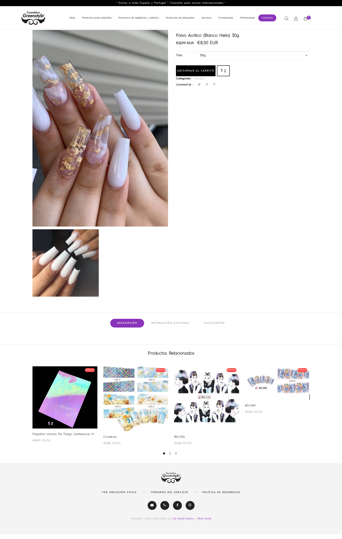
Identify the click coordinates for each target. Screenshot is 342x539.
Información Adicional (170, 323)
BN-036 (179, 437)
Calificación (214, 323)
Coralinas (110, 437)
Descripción (127, 323)
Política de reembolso (221, 492)
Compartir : (184, 85)
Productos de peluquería (180, 18)
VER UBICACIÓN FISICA (119, 492)
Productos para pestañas (96, 18)
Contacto (267, 18)
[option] (100, 128)
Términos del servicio (169, 492)
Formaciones (225, 18)
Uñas (72, 18)
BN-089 (250, 405)
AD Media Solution (184, 518)
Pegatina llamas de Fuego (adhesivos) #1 (63, 434)
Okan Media (204, 518)
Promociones (247, 18)
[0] (305, 18)
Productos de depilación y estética (139, 18)
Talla (179, 55)
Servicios (206, 18)
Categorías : (184, 78)
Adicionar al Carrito (195, 71)
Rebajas (199, 78)
